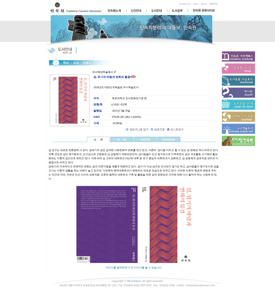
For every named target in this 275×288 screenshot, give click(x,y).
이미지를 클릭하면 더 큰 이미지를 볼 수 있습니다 (134, 267)
